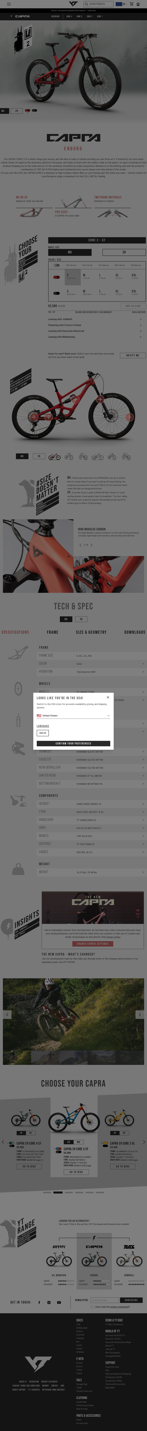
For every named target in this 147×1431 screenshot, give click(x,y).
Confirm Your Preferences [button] (73, 743)
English (42, 733)
